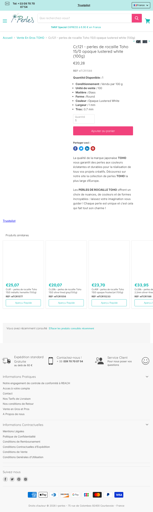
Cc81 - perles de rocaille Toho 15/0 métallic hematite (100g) (21, 291)
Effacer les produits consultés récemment (71, 328)
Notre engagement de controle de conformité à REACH (36, 383)
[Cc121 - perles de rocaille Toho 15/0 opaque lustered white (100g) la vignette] (8, 54)
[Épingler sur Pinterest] (93, 148)
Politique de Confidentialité (19, 436)
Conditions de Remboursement (21, 441)
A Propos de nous (13, 414)
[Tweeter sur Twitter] (81, 148)
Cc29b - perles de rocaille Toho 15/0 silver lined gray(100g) (65, 291)
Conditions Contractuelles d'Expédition (26, 446)
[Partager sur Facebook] (75, 148)
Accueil (8, 37)
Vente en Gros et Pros (16, 409)
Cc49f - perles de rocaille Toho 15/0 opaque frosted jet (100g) (108, 291)
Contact (8, 393)
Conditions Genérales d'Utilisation (23, 457)
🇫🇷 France (139, 5)
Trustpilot (84, 5)
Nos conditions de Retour (18, 403)
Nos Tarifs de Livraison (17, 398)
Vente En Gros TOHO (30, 37)
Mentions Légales (13, 431)
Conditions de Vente (15, 451)
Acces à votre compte (16, 388)
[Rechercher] (137, 18)
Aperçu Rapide (23, 302)
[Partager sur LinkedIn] (87, 148)
